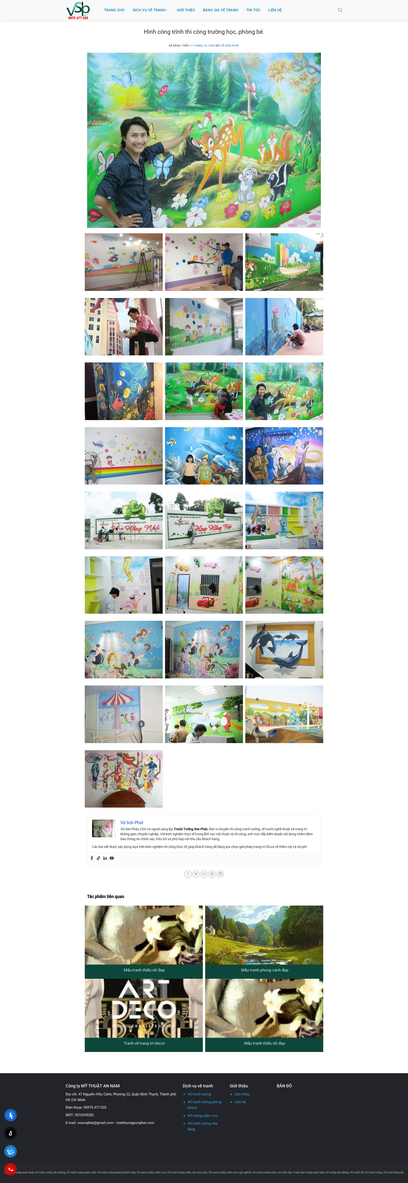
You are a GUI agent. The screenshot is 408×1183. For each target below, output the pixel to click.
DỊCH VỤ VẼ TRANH (149, 10)
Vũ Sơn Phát (230, 45)
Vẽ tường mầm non (202, 1116)
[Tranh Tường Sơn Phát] (81, 10)
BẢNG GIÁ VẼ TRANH (220, 10)
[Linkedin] (105, 858)
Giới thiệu (242, 1094)
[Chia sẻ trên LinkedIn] (220, 874)
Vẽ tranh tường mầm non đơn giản (187, 1172)
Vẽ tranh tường (199, 1094)
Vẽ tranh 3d (356, 1172)
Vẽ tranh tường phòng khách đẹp (116, 1172)
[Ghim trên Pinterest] (212, 874)
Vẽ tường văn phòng (337, 1172)
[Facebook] (92, 858)
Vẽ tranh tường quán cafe (81, 1172)
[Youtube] (112, 858)
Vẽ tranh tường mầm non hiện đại (272, 1172)
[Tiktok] (98, 858)
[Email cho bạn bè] (204, 874)
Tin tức (253, 10)
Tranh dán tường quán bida (308, 1172)
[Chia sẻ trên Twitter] (196, 874)
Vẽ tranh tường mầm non (151, 1172)
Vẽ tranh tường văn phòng (50, 1172)
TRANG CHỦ (114, 10)
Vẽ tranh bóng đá (393, 1172)
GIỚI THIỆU (186, 10)
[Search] (340, 10)
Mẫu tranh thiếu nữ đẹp (144, 970)
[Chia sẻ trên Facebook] (187, 874)
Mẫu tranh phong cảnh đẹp (265, 970)
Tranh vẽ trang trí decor (144, 1043)
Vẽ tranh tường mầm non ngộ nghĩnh (229, 1172)
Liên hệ (275, 10)
